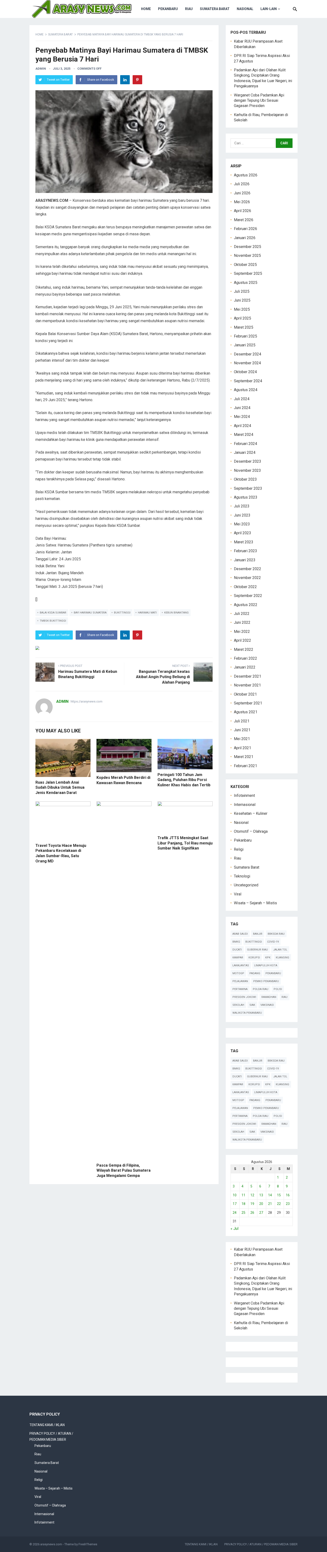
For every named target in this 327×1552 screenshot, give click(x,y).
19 (252, 1204)
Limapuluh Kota (265, 965)
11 (243, 1195)
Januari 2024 (244, 452)
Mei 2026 (242, 202)
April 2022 (242, 640)
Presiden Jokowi (244, 997)
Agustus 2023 (245, 497)
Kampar (237, 957)
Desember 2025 (247, 246)
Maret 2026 (243, 220)
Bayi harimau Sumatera (90, 612)
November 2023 (247, 470)
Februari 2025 (245, 336)
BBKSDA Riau (276, 933)
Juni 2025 (242, 300)
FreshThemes (88, 1544)
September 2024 (248, 381)
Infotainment (244, 795)
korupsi (254, 957)
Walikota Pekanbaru (247, 1012)
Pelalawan (240, 981)
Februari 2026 (245, 228)
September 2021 (248, 703)
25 (243, 1213)
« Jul (234, 1228)
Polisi (278, 989)
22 (279, 1204)
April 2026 (242, 210)
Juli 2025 (241, 291)
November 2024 (247, 363)
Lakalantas (240, 965)
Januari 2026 (244, 238)
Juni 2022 (242, 622)
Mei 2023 (242, 524)
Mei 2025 (242, 309)
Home (146, 9)
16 (288, 1195)
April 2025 (242, 318)
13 (261, 1195)
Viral (237, 894)
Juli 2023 (241, 506)
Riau (189, 9)
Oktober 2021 (245, 694)
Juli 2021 (241, 721)
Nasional (245, 9)
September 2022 (248, 595)
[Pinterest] (137, 79)
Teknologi (242, 876)
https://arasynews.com (86, 701)
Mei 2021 (242, 739)
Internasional (244, 804)
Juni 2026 (242, 193)
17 (235, 1204)
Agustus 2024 (245, 390)
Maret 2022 (243, 649)
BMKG (236, 941)
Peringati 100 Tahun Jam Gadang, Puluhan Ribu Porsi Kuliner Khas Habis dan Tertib (184, 779)
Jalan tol (280, 949)
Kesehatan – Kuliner (250, 813)
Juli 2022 (241, 613)
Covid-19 (273, 941)
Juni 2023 (242, 515)
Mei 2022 (242, 631)
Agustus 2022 (245, 604)
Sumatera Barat (215, 9)
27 (261, 1213)
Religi (238, 849)
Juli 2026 (241, 184)
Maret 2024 (243, 434)
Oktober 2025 (245, 264)
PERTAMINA (240, 989)
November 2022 (247, 577)
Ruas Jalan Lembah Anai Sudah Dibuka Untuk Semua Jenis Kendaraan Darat (60, 787)
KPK (268, 957)
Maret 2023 (243, 542)
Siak (252, 1005)
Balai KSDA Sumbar (53, 612)
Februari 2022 (245, 658)
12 (252, 1195)
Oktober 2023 (245, 479)
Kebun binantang (176, 612)
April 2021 (242, 748)
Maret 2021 (243, 756)
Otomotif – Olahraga (251, 831)
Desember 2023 (247, 461)
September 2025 (248, 273)
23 (288, 1204)
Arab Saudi (240, 933)
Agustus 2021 (245, 712)
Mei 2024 (242, 416)
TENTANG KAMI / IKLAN (47, 1425)
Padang (254, 973)
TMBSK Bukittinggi (53, 620)
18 (243, 1204)
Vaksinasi (267, 1005)
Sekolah (238, 1005)
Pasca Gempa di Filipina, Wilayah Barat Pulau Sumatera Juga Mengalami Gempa (123, 1170)
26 (252, 1213)
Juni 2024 (242, 407)
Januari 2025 (244, 345)
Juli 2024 (241, 399)
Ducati (237, 949)
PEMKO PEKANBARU (266, 981)
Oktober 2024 (245, 372)
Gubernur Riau (257, 949)
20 (261, 1204)
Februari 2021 (245, 766)
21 (270, 1204)
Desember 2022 (247, 569)
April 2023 (242, 533)
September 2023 (248, 488)
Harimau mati (147, 612)
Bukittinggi (122, 612)
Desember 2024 (247, 354)
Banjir (257, 933)
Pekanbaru (168, 9)
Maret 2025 (243, 327)
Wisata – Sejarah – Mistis (255, 903)
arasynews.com (51, 1544)
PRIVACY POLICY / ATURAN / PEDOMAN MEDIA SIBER (261, 1544)
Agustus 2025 (245, 282)
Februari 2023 (245, 551)
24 (235, 1213)
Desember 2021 (247, 676)
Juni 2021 (242, 730)
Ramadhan (268, 997)
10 (235, 1195)
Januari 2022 (244, 667)
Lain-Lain (268, 9)
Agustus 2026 (245, 175)
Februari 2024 (245, 443)
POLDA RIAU (260, 989)
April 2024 (242, 425)
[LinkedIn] (125, 79)
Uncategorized (246, 885)
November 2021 (247, 685)
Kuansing (282, 957)
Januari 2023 (244, 560)
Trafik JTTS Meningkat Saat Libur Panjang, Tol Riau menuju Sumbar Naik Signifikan (185, 843)
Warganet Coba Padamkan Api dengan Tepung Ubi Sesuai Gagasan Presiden (259, 100)
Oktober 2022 (245, 587)
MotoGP (238, 973)
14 (270, 1195)
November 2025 (247, 255)
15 (279, 1195)
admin (40, 68)
